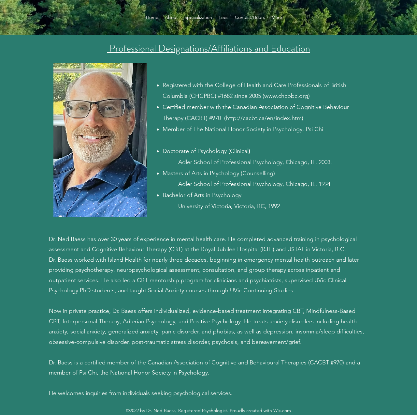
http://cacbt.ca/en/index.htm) (264, 118)
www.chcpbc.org (286, 96)
